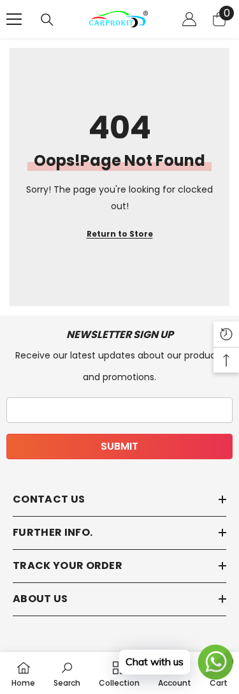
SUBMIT (119, 446)
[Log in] (189, 19)
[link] (67, 672)
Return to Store (120, 233)
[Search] (47, 19)
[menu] (14, 19)
